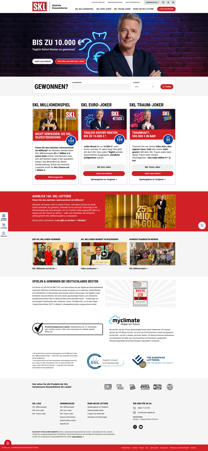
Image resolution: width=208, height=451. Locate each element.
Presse (141, 448)
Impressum (164, 448)
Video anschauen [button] (88, 268)
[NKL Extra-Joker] (157, 387)
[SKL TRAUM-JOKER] (133, 387)
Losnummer (77, 82)
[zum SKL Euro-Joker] (104, 110)
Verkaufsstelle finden (96, 410)
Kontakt (193, 448)
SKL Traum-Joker (152, 167)
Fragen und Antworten (96, 414)
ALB (146, 448)
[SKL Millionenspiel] (152, 254)
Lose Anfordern (166, 9)
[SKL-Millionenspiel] (108, 387)
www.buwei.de (75, 329)
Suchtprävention (133, 2)
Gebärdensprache (115, 2)
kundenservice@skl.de (146, 412)
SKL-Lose (36, 403)
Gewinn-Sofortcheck (67, 417)
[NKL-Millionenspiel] (145, 387)
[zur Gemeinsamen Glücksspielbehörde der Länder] (104, 361)
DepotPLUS (168, 2)
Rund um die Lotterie (143, 9)
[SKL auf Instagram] (135, 427)
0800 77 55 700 (144, 408)
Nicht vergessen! (55, 177)
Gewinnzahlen (152, 2)
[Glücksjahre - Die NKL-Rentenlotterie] (170, 387)
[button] (104, 253)
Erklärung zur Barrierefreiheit (179, 448)
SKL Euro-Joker (104, 167)
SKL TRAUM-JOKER (122, 9)
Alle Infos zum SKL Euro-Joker (71, 61)
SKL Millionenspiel (84, 9)
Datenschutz (154, 448)
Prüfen (168, 87)
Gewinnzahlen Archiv (68, 420)
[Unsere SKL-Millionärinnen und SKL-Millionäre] (55, 254)
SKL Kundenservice (163, 2)
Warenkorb (173, 2)
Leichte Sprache (98, 2)
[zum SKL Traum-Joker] (152, 110)
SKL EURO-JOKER (103, 9)
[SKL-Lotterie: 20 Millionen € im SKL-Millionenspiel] (55, 110)
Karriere (134, 448)
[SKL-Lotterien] (49, 3)
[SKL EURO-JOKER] (120, 387)
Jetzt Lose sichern (43, 61)
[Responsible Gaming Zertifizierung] (152, 361)
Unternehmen (125, 448)
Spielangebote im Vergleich (103, 179)
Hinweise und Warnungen (97, 417)
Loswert (136, 82)
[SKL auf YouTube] (141, 427)
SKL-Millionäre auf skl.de (43, 268)
